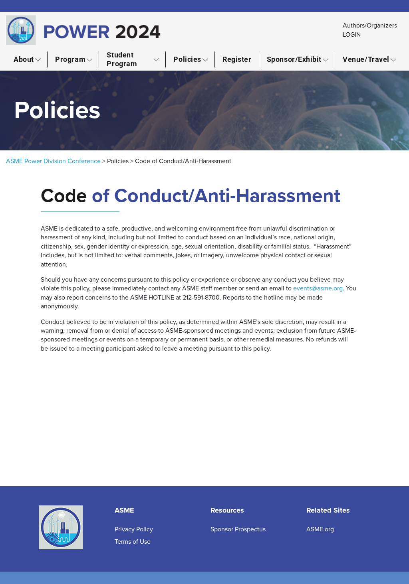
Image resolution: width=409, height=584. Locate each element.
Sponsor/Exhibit (294, 59)
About (24, 59)
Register (236, 59)
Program (70, 59)
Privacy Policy (134, 529)
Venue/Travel (366, 59)
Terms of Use (133, 542)
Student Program (122, 59)
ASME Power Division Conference (53, 161)
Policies (187, 59)
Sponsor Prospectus (238, 529)
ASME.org (320, 529)
